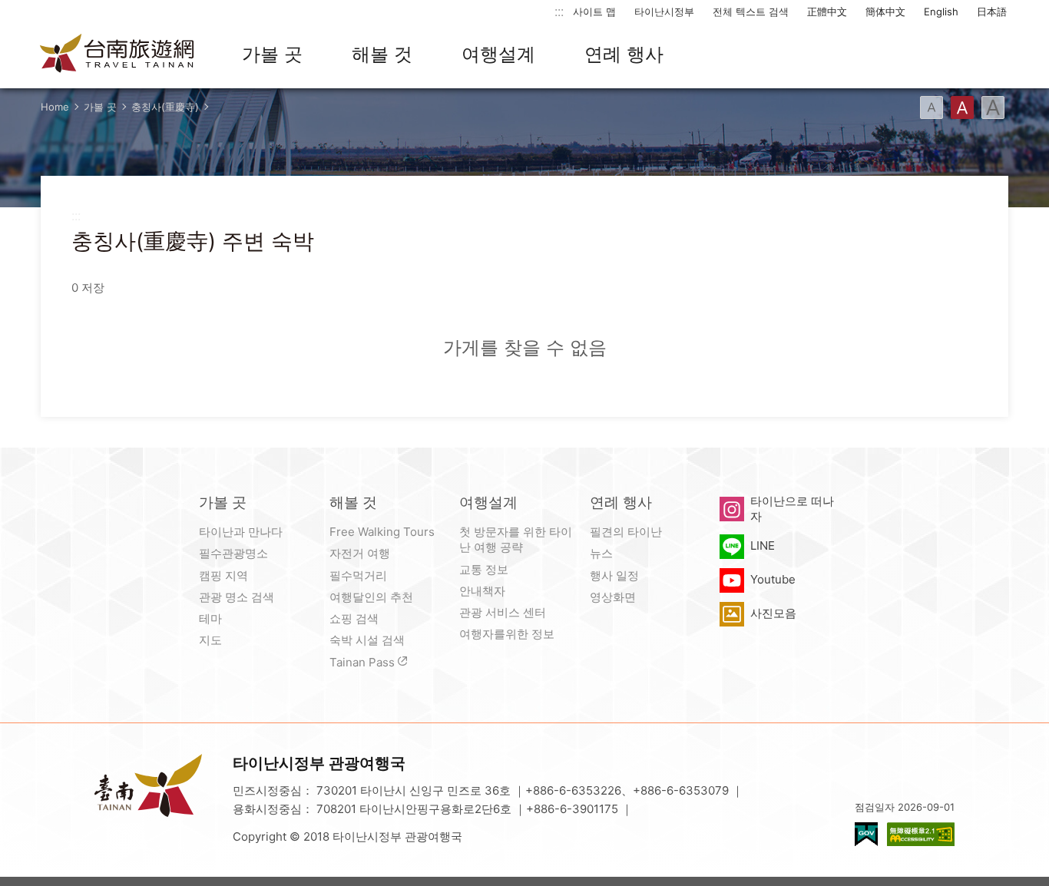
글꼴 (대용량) (992, 107)
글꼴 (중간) (962, 107)
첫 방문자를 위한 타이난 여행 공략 (515, 539)
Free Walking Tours (382, 531)
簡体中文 (885, 11)
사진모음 (773, 613)
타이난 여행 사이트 (117, 54)
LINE (762, 545)
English (941, 11)
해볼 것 (382, 54)
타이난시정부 (664, 11)
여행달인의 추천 (371, 597)
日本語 (992, 11)
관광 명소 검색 (236, 597)
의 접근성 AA (921, 834)
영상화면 (613, 597)
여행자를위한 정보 (506, 633)
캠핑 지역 (223, 575)
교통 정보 (483, 569)
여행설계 (498, 54)
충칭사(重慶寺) (165, 107)
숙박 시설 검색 (367, 640)
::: (559, 11)
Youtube (773, 579)
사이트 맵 (594, 11)
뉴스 (601, 553)
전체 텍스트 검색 (751, 11)
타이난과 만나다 (241, 531)
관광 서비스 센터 (502, 612)
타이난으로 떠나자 (792, 509)
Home (55, 107)
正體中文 (827, 11)
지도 (210, 640)
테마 (210, 618)
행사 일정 (614, 575)
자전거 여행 (359, 553)
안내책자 (482, 591)
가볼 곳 (272, 54)
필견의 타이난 (626, 531)
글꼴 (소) (931, 107)
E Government (866, 834)
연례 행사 (623, 54)
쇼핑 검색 (354, 618)
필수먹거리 (358, 575)
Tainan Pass (362, 662)
